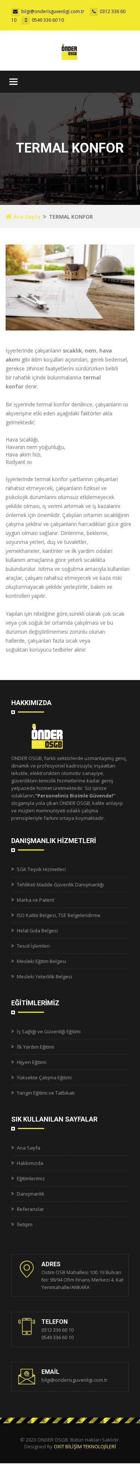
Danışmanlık (30, 1193)
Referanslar (30, 1209)
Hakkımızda (30, 1163)
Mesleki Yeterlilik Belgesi (44, 976)
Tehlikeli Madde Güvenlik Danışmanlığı (60, 884)
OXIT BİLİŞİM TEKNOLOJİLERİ (85, 1446)
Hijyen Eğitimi (31, 1062)
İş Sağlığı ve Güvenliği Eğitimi (49, 1031)
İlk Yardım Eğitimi (35, 1046)
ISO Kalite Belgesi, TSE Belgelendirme (58, 915)
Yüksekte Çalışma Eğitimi (44, 1077)
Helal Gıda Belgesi (37, 930)
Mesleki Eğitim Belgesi (41, 961)
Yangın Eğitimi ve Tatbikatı (46, 1092)
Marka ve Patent (35, 899)
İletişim (24, 1224)
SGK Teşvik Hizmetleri (41, 869)
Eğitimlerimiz (31, 1178)
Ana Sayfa (26, 216)
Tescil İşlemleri (33, 945)
